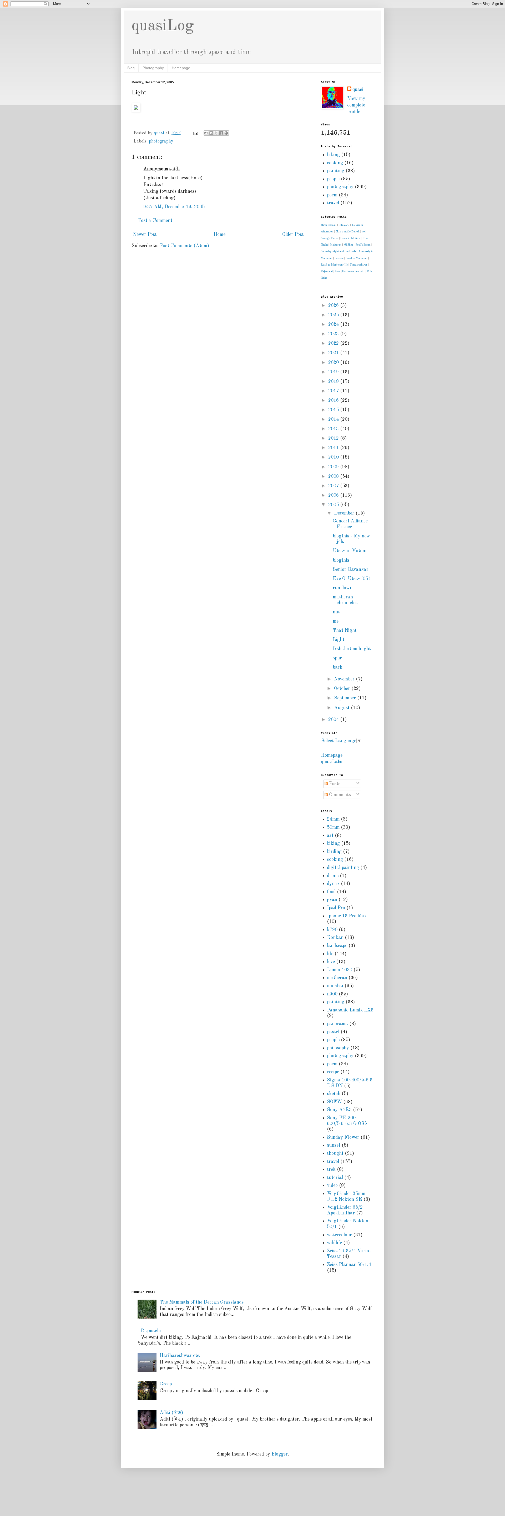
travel (333, 203)
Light (338, 639)
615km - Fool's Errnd (357, 244)
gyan (332, 899)
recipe (333, 1072)
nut (336, 612)
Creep (166, 1384)
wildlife (334, 1242)
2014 (334, 419)
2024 (334, 324)
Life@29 (344, 224)
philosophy (338, 1048)
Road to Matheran (356, 258)
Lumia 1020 (339, 970)
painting (335, 171)
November (345, 679)
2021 (334, 352)
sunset (333, 1145)
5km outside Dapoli (348, 231)
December (345, 513)
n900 (332, 994)
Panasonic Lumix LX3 (350, 1010)
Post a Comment (155, 220)
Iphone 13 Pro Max (347, 916)
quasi (357, 89)
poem (332, 195)
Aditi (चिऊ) (171, 1412)
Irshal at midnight (352, 649)
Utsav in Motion (350, 238)
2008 (334, 476)
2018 (334, 381)
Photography (153, 68)
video (332, 1185)
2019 (334, 372)
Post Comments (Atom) (184, 245)
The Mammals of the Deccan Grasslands (202, 1302)
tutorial (335, 1177)
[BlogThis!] (211, 133)
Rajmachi (151, 1331)
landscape (337, 945)
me (336, 621)
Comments (339, 794)
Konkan (335, 937)
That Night (345, 630)
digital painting (343, 867)
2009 (334, 467)
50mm (333, 827)
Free (337, 271)
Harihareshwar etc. (353, 271)
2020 (334, 362)
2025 (334, 315)
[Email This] (206, 133)
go (363, 231)
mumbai (335, 986)
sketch (333, 1093)
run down (342, 588)
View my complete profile (356, 105)
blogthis (341, 560)
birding (334, 851)
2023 (334, 334)
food (331, 891)
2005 (334, 504)
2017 (334, 391)
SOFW (334, 1102)
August (342, 707)
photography (161, 141)
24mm (333, 819)
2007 (334, 486)
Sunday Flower (343, 1137)
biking (333, 154)
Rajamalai (327, 271)
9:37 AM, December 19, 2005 (174, 207)
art (330, 835)
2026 (334, 305)
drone (333, 875)
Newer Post (145, 234)
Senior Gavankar (350, 569)
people (333, 179)
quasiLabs (331, 762)
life (330, 954)
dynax (333, 883)
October (342, 688)
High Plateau (328, 224)
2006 (334, 495)
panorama (337, 1023)
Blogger (279, 1454)
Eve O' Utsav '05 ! (352, 578)
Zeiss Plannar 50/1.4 (349, 1264)
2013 (334, 428)
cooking (335, 163)
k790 (332, 929)
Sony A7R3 (339, 1109)
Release (339, 258)
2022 (334, 343)
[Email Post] (195, 133)
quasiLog (163, 26)
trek (331, 1169)
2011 (334, 447)
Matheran (335, 244)
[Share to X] (216, 133)
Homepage (181, 68)
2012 (334, 438)
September (345, 698)
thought (335, 1153)
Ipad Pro (336, 907)
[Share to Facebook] (221, 133)
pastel (333, 1032)
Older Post (293, 234)
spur (337, 658)
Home (219, 234)
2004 (334, 719)
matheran (337, 977)
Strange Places (329, 238)
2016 (334, 400)
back (337, 667)
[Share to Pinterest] (226, 133)
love (331, 961)
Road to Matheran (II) (334, 264)
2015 (334, 410)
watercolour (339, 1235)
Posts (334, 783)
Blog (131, 68)
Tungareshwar (358, 264)
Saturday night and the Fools (338, 251)
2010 (334, 457)
